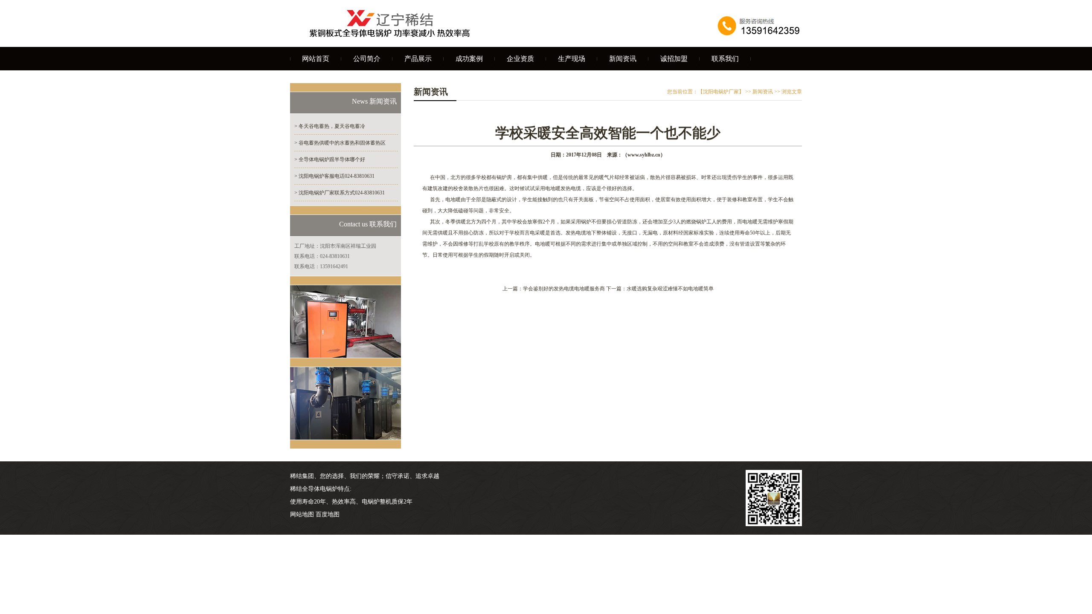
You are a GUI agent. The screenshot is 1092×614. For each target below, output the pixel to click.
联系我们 (725, 58)
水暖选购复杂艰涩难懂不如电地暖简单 (670, 289)
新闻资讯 (622, 58)
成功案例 (469, 58)
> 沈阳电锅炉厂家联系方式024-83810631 (339, 193)
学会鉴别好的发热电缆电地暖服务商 (564, 289)
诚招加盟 (674, 58)
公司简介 (366, 58)
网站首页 (315, 58)
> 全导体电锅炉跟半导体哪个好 (329, 159)
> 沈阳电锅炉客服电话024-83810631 (334, 176)
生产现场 (571, 58)
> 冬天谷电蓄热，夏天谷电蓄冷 (329, 126)
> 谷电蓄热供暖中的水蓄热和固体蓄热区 (340, 143)
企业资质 (520, 58)
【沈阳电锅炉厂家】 (721, 92)
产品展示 (418, 58)
